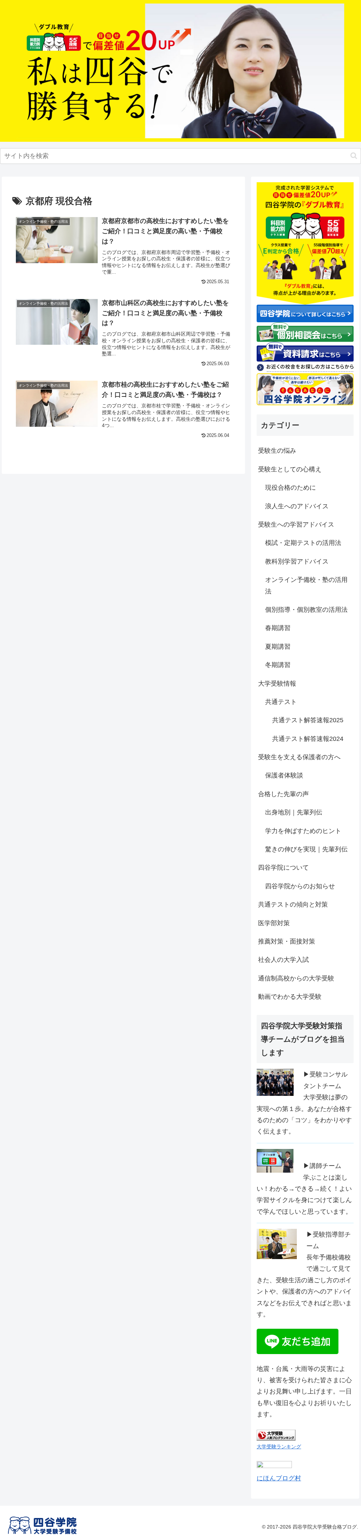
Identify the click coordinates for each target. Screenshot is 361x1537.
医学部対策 (274, 923)
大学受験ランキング (279, 1446)
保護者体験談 (284, 775)
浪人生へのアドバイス (297, 506)
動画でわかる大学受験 (290, 996)
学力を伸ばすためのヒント (303, 830)
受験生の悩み (277, 450)
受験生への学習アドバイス (296, 524)
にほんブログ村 (279, 1478)
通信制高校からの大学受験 (296, 978)
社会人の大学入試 (283, 959)
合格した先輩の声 (283, 794)
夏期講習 (277, 646)
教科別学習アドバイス (297, 561)
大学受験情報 (277, 683)
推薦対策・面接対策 (286, 941)
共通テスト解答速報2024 (307, 738)
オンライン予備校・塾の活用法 (306, 585)
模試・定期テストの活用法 (303, 542)
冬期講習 (277, 664)
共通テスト (281, 701)
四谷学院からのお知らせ (300, 886)
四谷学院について (283, 867)
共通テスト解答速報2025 (307, 720)
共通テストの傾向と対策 (293, 904)
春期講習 (277, 627)
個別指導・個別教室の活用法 (306, 609)
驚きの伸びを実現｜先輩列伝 (306, 849)
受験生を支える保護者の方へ (299, 757)
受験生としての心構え (290, 469)
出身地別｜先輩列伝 (293, 812)
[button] (354, 156)
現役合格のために (290, 487)
